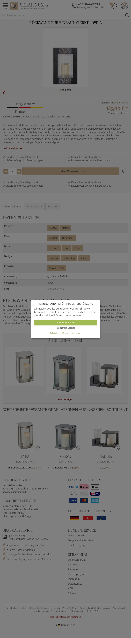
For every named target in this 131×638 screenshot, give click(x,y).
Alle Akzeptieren (65, 322)
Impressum (76, 333)
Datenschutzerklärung (59, 333)
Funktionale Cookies (65, 328)
